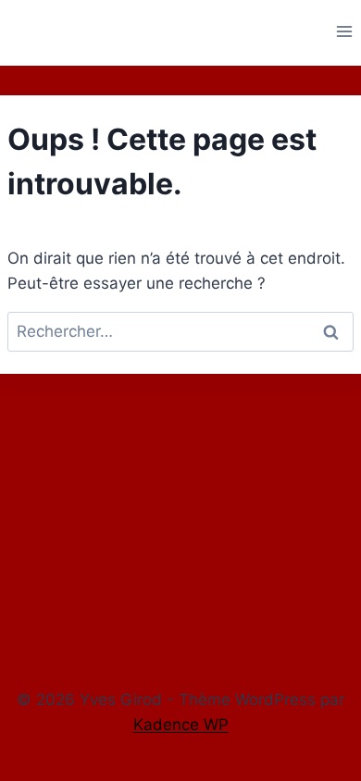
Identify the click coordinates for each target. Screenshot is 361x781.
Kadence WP (181, 724)
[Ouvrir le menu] (344, 31)
